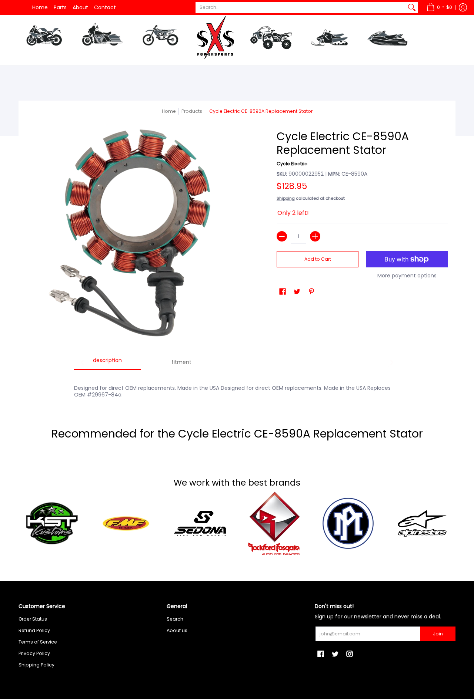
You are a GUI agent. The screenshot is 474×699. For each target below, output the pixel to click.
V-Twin (102, 38)
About (80, 7)
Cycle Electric (292, 164)
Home (40, 7)
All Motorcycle (65, 74)
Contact (105, 7)
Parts (60, 7)
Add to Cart (317, 259)
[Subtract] (282, 236)
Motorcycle (44, 38)
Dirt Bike (160, 38)
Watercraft (387, 38)
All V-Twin (118, 74)
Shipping (286, 198)
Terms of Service (38, 642)
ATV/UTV (271, 40)
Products (191, 111)
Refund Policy (34, 630)
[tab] (107, 362)
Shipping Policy (36, 665)
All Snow (345, 74)
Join (438, 634)
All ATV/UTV (290, 74)
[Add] (315, 236)
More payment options (407, 276)
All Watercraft (407, 74)
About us (177, 630)
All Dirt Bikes (180, 74)
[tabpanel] (237, 387)
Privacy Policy (34, 653)
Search (175, 619)
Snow (329, 38)
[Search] (412, 7)
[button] (439, 7)
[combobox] (301, 7)
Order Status (33, 619)
